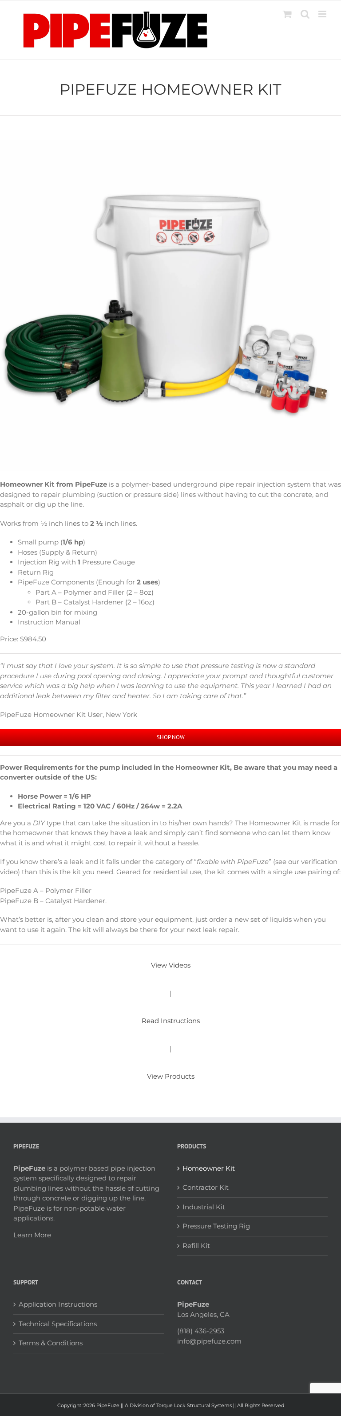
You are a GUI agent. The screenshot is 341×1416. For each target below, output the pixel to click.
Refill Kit (196, 1245)
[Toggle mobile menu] (323, 14)
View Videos (170, 965)
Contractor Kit (205, 1187)
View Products (170, 1076)
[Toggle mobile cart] (287, 14)
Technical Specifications (58, 1324)
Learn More (32, 1235)
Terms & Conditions (51, 1343)
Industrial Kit (203, 1207)
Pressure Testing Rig (216, 1226)
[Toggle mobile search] (305, 14)
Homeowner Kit (208, 1168)
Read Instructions (171, 1020)
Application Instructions (58, 1304)
